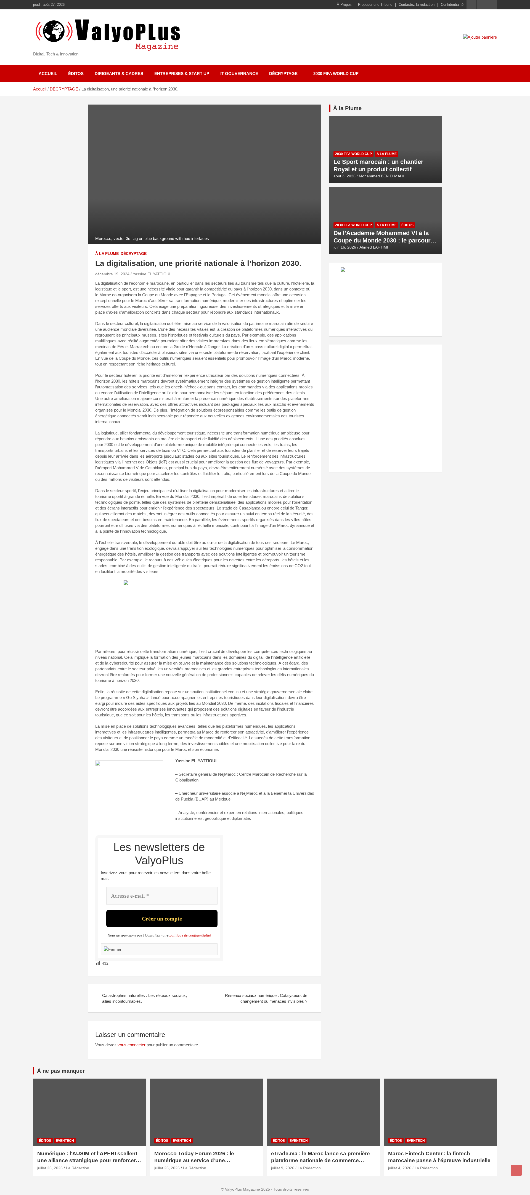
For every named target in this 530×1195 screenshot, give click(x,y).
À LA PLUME (107, 253)
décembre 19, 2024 (112, 274)
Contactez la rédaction (416, 4)
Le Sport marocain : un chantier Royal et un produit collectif (378, 165)
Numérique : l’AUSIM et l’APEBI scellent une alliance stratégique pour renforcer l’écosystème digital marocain (87, 1160)
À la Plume (347, 108)
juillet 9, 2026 (282, 1168)
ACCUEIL (48, 73)
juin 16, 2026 (344, 247)
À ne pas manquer (61, 1071)
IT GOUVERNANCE (239, 73)
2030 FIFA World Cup (336, 73)
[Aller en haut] (516, 1170)
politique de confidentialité (190, 935)
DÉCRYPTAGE (283, 73)
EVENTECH (65, 1141)
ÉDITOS (76, 73)
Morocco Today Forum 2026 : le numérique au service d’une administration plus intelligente (194, 1160)
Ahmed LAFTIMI (373, 247)
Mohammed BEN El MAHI (381, 176)
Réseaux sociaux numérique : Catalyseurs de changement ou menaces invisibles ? (266, 998)
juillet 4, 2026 (399, 1168)
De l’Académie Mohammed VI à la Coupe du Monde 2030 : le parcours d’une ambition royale (383, 240)
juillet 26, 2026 (50, 1168)
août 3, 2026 (344, 176)
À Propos (344, 4)
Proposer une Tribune (375, 4)
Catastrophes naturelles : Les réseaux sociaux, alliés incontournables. (144, 998)
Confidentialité (452, 4)
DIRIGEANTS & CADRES (119, 73)
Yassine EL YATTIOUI (151, 274)
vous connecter (131, 1044)
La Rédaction (77, 1168)
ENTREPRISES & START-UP (181, 73)
